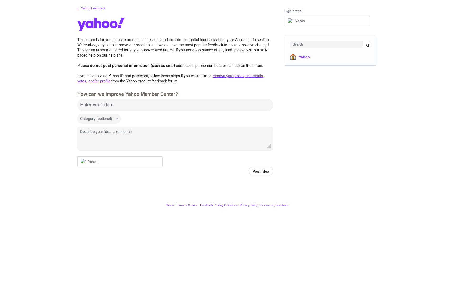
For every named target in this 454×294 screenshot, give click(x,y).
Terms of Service (187, 205)
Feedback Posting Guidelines (219, 205)
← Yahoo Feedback (91, 8)
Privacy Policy (249, 205)
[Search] (367, 45)
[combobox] (327, 44)
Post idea (260, 171)
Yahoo (304, 56)
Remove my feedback (274, 205)
